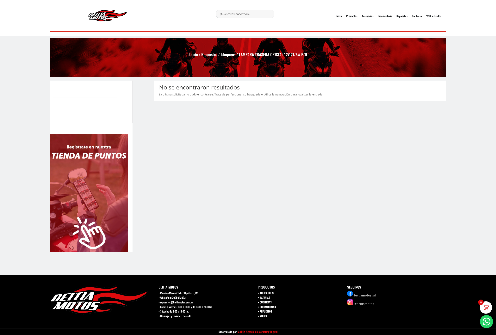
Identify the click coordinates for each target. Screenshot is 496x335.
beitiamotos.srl (365, 295)
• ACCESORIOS (266, 293)
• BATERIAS (264, 297)
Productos (351, 16)
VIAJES (263, 316)
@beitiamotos (364, 304)
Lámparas (228, 54)
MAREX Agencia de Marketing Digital (258, 332)
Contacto (417, 16)
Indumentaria (385, 16)
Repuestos (402, 16)
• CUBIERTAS (265, 302)
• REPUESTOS (265, 311)
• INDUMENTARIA (267, 307)
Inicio (339, 16)
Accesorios (368, 16)
